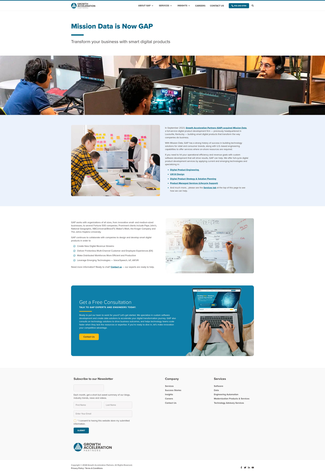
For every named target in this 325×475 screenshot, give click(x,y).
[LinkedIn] (249, 467)
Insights (182, 5)
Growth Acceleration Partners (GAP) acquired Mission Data (216, 127)
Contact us (116, 267)
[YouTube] (253, 467)
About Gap (144, 5)
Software (218, 386)
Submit (81, 430)
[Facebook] (241, 467)
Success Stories (173, 390)
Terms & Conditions (94, 468)
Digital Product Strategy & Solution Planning (193, 178)
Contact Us (217, 5)
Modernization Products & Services (231, 398)
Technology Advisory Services (229, 403)
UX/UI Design (177, 174)
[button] (239, 5)
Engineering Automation (226, 394)
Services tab (210, 187)
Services (164, 5)
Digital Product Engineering (185, 169)
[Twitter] (245, 467)
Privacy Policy (77, 468)
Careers (200, 5)
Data (216, 390)
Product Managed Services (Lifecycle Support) (194, 183)
